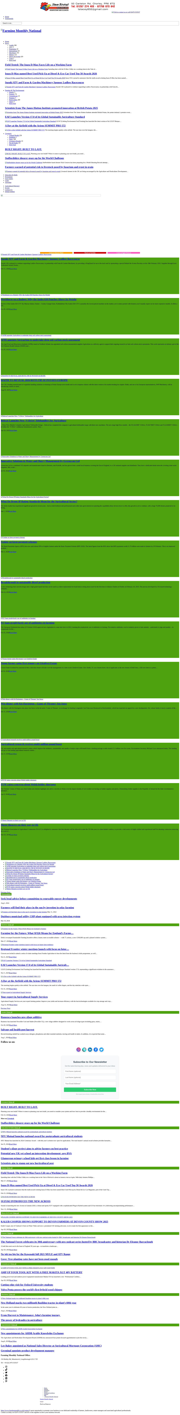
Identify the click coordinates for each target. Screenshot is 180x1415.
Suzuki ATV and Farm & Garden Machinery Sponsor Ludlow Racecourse (44, 82)
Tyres (11, 58)
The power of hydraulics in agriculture (21, 1320)
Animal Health (14, 135)
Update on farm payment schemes (19, 542)
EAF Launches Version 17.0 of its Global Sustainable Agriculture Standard (45, 116)
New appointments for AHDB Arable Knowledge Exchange (32, 1333)
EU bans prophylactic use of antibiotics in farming (27, 622)
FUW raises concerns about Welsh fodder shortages (28, 784)
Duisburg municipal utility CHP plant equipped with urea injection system (40, 916)
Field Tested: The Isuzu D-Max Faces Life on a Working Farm (38, 64)
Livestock (8, 133)
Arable (11, 45)
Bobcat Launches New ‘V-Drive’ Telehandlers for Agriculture (33, 420)
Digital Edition (10, 192)
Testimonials (9, 18)
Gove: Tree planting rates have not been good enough (29, 1259)
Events (7, 188)
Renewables (13, 100)
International (13, 51)
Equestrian (12, 49)
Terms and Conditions (49, 1393)
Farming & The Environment (14, 90)
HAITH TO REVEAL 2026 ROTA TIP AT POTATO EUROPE (34, 380)
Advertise (8, 182)
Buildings (12, 137)
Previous (4, 892)
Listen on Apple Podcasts (124, 253)
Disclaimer (46, 1390)
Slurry (11, 102)
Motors (11, 55)
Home (7, 17)
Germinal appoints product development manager (27, 1350)
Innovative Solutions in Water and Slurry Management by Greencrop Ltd (40, 461)
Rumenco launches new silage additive (21, 1017)
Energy (11, 92)
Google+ (46, 1394)
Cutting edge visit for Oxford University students (27, 1284)
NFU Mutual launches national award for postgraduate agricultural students (41, 1136)
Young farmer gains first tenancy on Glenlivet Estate (29, 663)
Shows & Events (14, 56)
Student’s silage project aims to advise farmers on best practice (34, 1148)
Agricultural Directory (12, 186)
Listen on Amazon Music (56, 253)
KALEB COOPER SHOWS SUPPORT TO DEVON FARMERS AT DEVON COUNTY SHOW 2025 (54, 1221)
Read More (13, 269)
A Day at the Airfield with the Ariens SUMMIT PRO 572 (35, 125)
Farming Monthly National (51, 1396)
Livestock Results (15, 141)
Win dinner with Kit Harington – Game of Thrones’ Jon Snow (34, 703)
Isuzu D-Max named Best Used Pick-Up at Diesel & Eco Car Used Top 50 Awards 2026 (51, 73)
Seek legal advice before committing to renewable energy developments (39, 898)
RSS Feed (12, 60)
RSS (45, 1395)
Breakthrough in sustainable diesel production (25, 582)
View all (11, 925)
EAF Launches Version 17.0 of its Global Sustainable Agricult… (35, 965)
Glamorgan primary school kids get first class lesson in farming (35, 1158)
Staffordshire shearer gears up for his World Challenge (34, 158)
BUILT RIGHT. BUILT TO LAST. (23, 149)
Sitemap (46, 1389)
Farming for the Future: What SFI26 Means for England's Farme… (37, 933)
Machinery (12, 53)
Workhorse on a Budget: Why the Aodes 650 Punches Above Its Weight (38, 299)
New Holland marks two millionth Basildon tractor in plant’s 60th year (38, 1302)
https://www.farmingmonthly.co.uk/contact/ (15, 1410)
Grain (7, 180)
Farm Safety (9, 179)
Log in (41, 1401)
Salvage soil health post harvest (17, 1029)
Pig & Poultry (13, 143)
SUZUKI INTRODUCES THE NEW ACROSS (25, 1201)
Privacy (46, 1391)
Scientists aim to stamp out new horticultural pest (27, 1163)
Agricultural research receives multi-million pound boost (31, 744)
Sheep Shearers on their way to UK (19, 825)
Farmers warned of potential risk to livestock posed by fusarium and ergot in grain (49, 167)
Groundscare (13, 96)
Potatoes (12, 98)
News (7, 43)
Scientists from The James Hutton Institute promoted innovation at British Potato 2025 (51, 108)
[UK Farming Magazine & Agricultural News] (21, 31)
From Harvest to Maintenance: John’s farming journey (31, 1315)
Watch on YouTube (90, 253)
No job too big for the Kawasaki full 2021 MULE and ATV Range (35, 1254)
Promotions (8, 177)
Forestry (12, 94)
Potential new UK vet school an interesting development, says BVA (36, 1153)
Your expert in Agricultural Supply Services (24, 996)
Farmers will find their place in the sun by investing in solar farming (37, 907)
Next (8, 892)
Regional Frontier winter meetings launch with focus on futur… (35, 949)
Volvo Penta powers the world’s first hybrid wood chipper (31, 1289)
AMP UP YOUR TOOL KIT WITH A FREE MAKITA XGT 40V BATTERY (41, 1272)
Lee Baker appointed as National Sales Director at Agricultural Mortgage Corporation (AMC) (51, 1345)
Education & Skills (11, 175)
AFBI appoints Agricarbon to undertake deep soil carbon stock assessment (40, 339)
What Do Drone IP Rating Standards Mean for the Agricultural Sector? (39, 501)
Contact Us (8, 190)
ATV (10, 47)
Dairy (11, 139)
